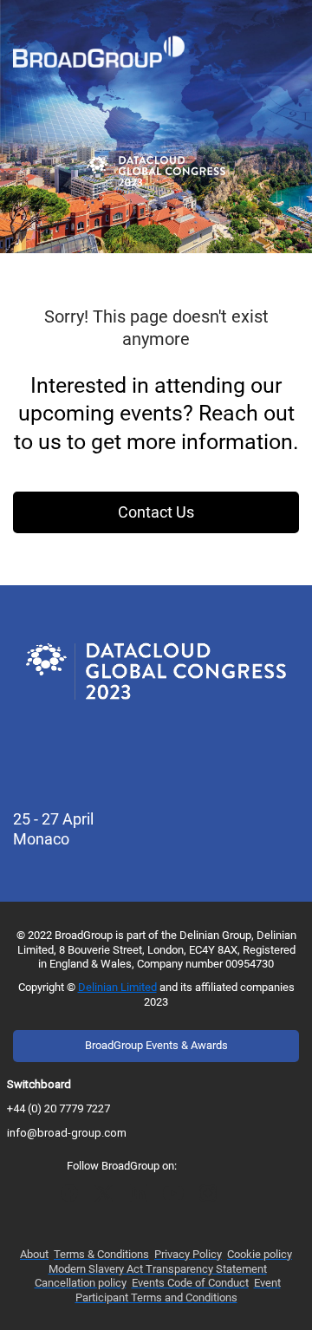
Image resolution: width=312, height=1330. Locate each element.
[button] (73, 1198)
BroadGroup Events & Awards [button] (156, 1045)
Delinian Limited (117, 987)
